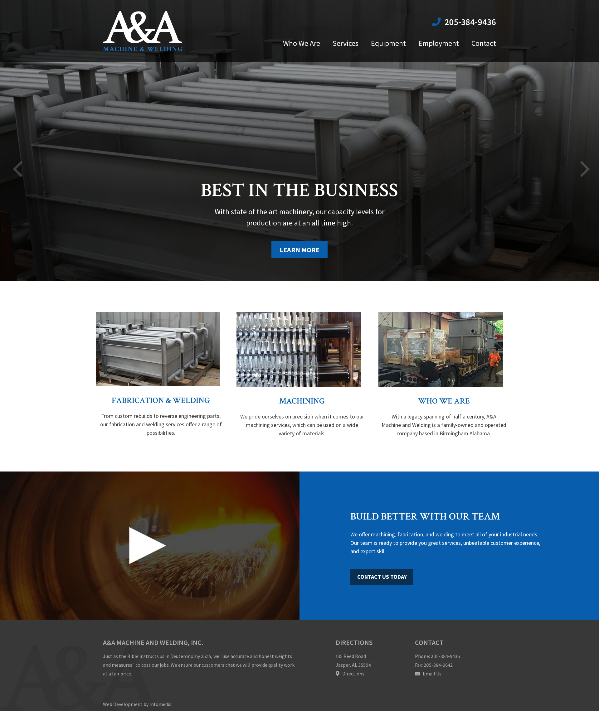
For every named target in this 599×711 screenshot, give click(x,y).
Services (345, 43)
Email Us (431, 673)
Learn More (299, 249)
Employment (438, 43)
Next (583, 157)
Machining (302, 401)
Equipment (388, 43)
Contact (483, 43)
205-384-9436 (469, 21)
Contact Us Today (382, 576)
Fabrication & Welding (161, 400)
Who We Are (301, 43)
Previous (15, 157)
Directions (352, 673)
